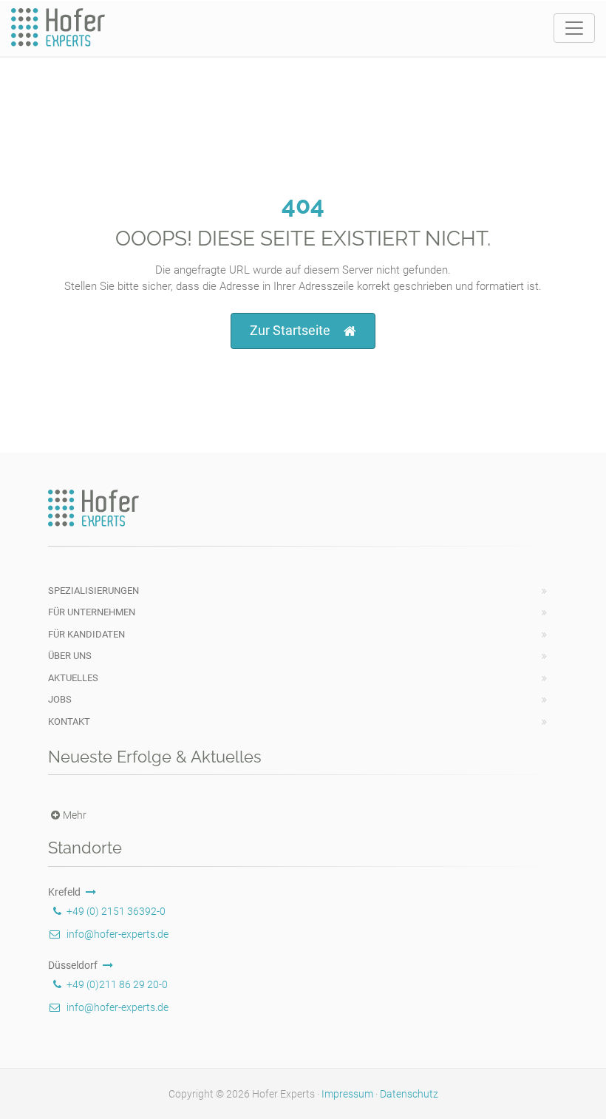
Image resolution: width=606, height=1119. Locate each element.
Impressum (347, 1094)
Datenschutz (409, 1094)
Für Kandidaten (86, 634)
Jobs (60, 699)
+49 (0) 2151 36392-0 (116, 911)
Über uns (70, 655)
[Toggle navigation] (574, 28)
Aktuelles (73, 677)
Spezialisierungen (93, 590)
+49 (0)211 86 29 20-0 (117, 984)
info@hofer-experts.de (117, 934)
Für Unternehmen (91, 612)
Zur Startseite (290, 330)
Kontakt (69, 721)
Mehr (74, 815)
